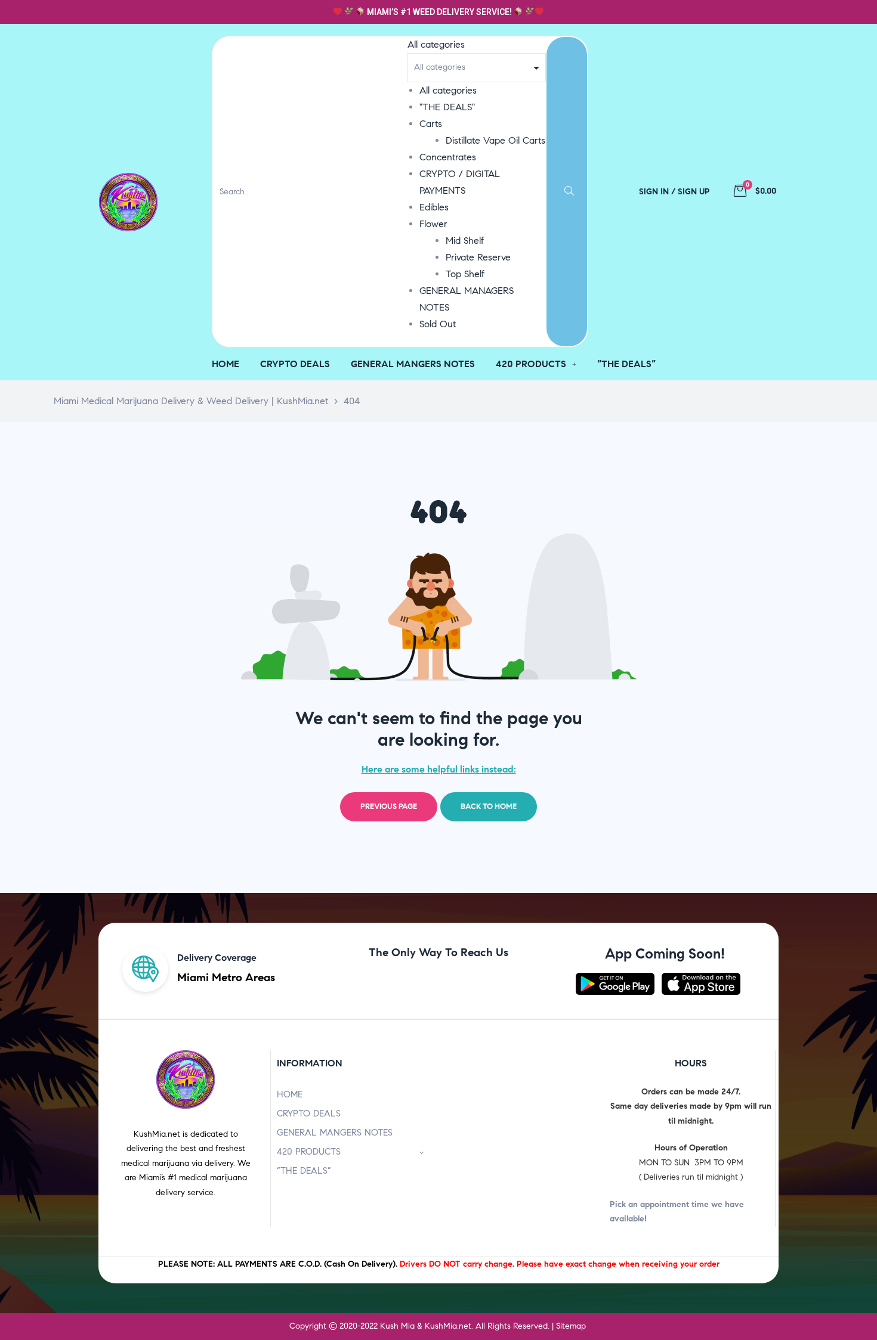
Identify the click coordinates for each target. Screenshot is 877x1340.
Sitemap (571, 1326)
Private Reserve (478, 257)
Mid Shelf (465, 240)
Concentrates (447, 157)
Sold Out (437, 324)
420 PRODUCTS (309, 1151)
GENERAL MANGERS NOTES (335, 1132)
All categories (448, 90)
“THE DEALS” (304, 1170)
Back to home (489, 806)
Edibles (434, 207)
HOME (289, 1094)
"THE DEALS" (447, 107)
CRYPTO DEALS (309, 1113)
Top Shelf (465, 274)
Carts (430, 123)
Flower (433, 223)
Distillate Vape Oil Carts (495, 140)
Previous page (388, 806)
